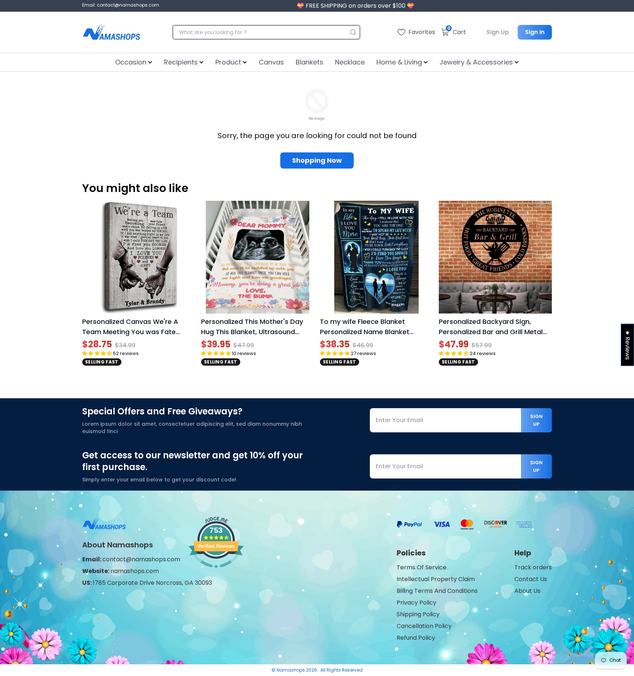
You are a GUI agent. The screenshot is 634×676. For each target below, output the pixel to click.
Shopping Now (317, 160)
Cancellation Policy (424, 626)
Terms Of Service (422, 567)
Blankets (309, 62)
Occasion (130, 62)
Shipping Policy (418, 614)
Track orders (533, 567)
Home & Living (399, 62)
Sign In (534, 32)
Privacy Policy (416, 602)
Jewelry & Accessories (476, 62)
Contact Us (530, 579)
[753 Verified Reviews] (216, 572)
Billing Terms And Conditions (437, 591)
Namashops (291, 670)
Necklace (350, 62)
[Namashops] (111, 32)
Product (228, 62)
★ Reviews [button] (627, 344)
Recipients (181, 62)
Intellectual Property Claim (436, 579)
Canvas (271, 62)
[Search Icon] (353, 32)
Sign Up (498, 32)
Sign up (536, 420)
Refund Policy (416, 637)
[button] (97, 353)
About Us (527, 591)
